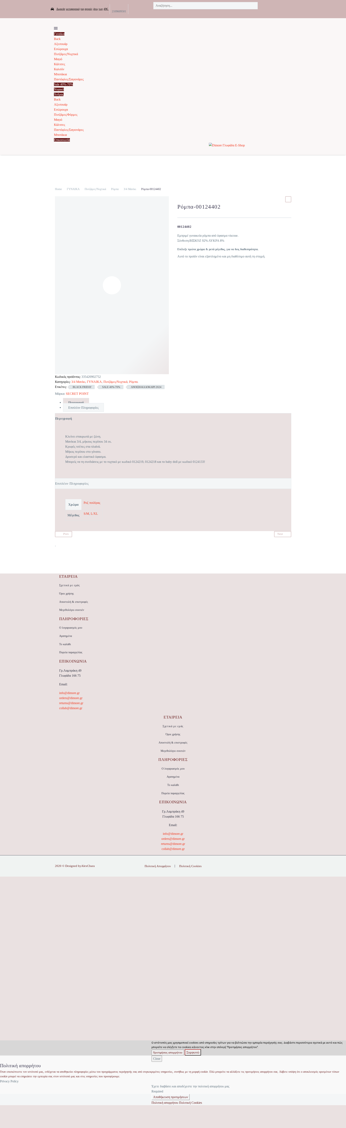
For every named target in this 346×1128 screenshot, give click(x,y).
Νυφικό (59, 89)
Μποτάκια (60, 74)
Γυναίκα (59, 34)
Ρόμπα (115, 189)
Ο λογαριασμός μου (70, 627)
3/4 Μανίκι (130, 189)
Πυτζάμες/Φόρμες (65, 114)
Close (156, 1058)
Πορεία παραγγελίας (70, 652)
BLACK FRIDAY (82, 387)
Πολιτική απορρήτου (164, 1102)
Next (280, 534)
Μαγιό (58, 59)
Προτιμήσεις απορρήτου (167, 1052)
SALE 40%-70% (111, 387)
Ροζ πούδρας (92, 502)
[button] (183, 12)
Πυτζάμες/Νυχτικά (66, 54)
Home (58, 189)
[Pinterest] (290, 866)
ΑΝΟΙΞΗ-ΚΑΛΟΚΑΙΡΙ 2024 (146, 387)
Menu (56, 28)
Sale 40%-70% (63, 84)
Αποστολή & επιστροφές (73, 601)
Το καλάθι (65, 644)
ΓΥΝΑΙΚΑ (73, 189)
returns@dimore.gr (71, 703)
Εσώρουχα (61, 49)
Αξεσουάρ (60, 44)
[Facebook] (131, 9)
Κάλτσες (59, 64)
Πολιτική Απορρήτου (158, 866)
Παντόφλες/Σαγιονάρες (69, 79)
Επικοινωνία (62, 140)
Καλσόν (59, 69)
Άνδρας (59, 94)
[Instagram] (143, 9)
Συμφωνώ (192, 1052)
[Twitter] (137, 9)
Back (57, 39)
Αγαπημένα (65, 636)
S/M (86, 513)
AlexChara (88, 866)
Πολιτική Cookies (190, 866)
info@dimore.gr (69, 693)
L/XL (94, 513)
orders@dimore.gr (70, 698)
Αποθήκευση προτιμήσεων (170, 1097)
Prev (66, 534)
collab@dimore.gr (70, 708)
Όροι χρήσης (66, 593)
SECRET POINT (77, 393)
